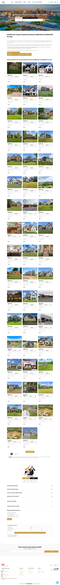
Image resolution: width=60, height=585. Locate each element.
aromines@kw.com (6, 575)
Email (34, 478)
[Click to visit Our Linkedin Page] (35, 480)
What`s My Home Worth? (37, 2)
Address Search (21, 575)
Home (12, 2)
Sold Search (21, 574)
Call (26, 478)
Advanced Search (18, 2)
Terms (37, 583)
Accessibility (34, 583)
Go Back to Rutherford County (9, 53)
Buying (24, 2)
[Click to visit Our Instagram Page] (28, 480)
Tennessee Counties (11, 501)
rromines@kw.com (6, 571)
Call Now (27, 54)
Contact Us (21, 54)
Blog (38, 573)
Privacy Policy (56, 570)
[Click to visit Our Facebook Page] (25, 480)
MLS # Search (21, 573)
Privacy (39, 583)
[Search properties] (44, 20)
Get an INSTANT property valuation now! (31, 50)
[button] (30, 485)
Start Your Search (30, 451)
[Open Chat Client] (57, 582)
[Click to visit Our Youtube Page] (32, 480)
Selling (29, 2)
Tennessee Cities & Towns (13, 506)
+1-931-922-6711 (5, 574)
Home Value (30, 573)
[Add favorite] (21, 79)
